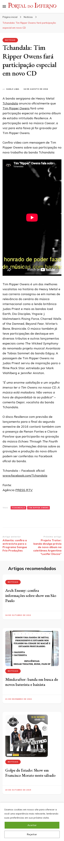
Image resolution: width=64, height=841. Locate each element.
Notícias (10, 40)
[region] (32, 822)
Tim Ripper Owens (16, 108)
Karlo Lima (12, 89)
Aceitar (32, 825)
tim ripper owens (38, 508)
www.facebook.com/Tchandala (25, 475)
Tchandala (10, 103)
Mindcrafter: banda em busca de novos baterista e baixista (31, 682)
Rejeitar (32, 834)
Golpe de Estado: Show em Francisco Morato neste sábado (30, 773)
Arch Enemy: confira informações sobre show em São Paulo (30, 595)
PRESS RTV (24, 490)
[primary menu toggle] (4, 6)
